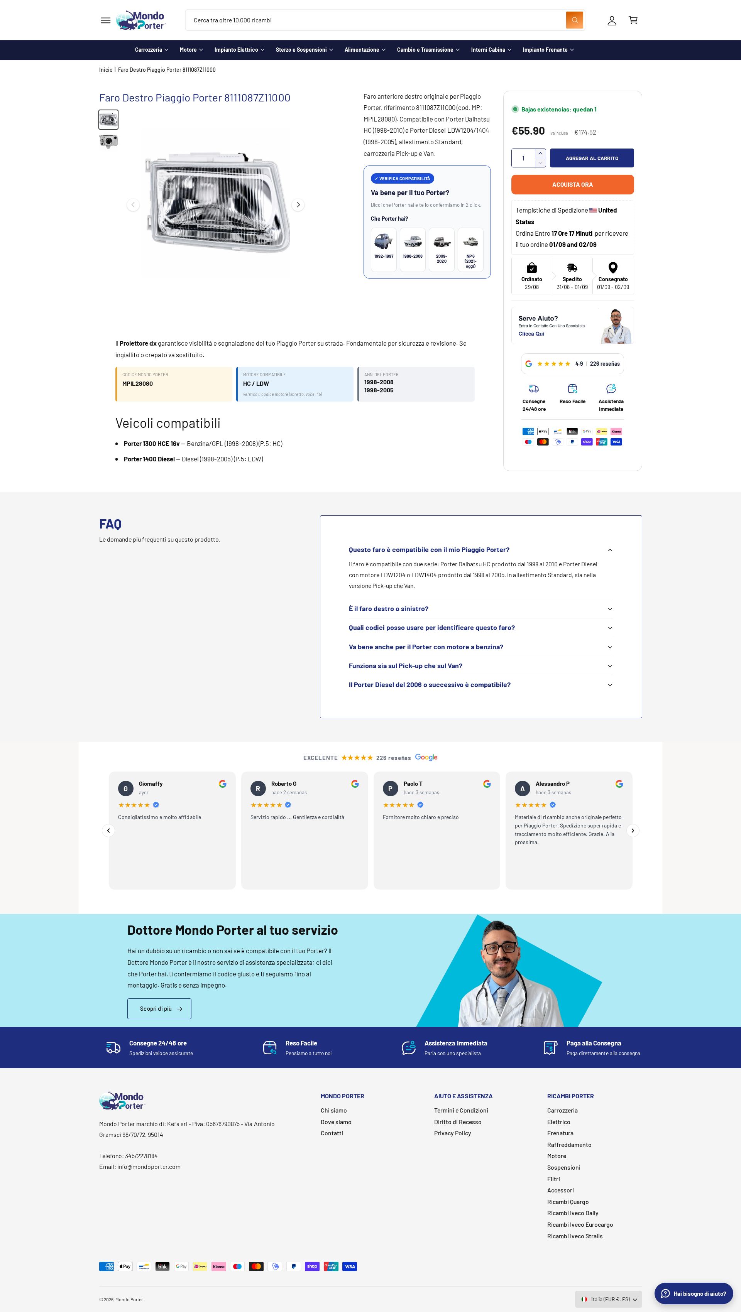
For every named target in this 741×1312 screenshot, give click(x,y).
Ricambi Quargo (568, 1201)
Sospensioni (563, 1167)
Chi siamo (334, 1110)
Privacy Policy (452, 1132)
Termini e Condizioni (461, 1110)
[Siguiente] (632, 830)
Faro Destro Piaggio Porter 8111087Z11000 (167, 69)
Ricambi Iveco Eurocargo (580, 1224)
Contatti (332, 1132)
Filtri (553, 1178)
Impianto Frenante (545, 49)
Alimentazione (362, 49)
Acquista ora (572, 184)
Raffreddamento (569, 1144)
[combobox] (385, 20)
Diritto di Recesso (458, 1121)
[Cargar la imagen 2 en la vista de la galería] (108, 142)
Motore (188, 49)
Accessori (560, 1190)
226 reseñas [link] (605, 363)
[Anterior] (108, 830)
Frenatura (560, 1132)
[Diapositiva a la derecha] (298, 205)
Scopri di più (156, 1008)
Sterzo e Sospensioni (301, 49)
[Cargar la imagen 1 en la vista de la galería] (108, 120)
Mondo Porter (129, 1299)
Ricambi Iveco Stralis (575, 1235)
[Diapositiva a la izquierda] (133, 205)
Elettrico (558, 1121)
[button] (105, 20)
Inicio (106, 69)
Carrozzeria (148, 49)
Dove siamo (336, 1121)
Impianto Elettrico (236, 49)
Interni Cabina (488, 49)
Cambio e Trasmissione (425, 49)
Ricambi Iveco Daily (573, 1212)
